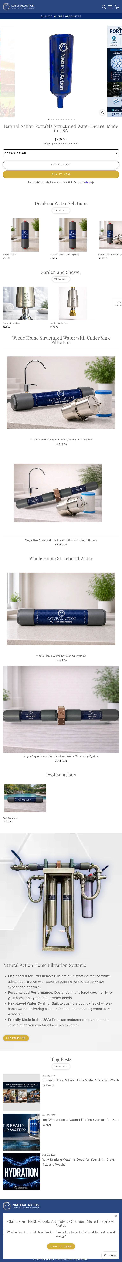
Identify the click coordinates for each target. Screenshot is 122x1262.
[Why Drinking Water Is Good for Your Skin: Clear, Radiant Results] (21, 1171)
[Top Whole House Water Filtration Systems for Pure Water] (21, 1132)
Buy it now (61, 174)
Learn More (16, 1038)
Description (16, 153)
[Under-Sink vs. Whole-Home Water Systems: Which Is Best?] (21, 1092)
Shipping (48, 143)
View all (61, 210)
